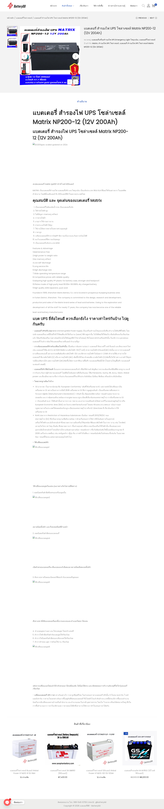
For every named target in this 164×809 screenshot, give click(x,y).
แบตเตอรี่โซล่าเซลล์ (24, 18)
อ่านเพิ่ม (25, 777)
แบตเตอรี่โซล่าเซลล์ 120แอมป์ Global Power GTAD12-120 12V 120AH (101, 772)
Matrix (95, 43)
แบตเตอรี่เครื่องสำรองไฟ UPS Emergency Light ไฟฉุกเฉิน (115, 39)
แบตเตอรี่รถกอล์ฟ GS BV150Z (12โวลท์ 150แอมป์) (139, 772)
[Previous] (24, 56)
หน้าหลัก (10, 18)
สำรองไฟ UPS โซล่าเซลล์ (109, 43)
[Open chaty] (7, 802)
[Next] (75, 56)
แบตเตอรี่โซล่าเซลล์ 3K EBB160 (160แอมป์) (62, 772)
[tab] (82, 101)
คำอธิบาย (82, 101)
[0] (153, 5)
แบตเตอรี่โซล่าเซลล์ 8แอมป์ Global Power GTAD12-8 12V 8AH (24, 772)
